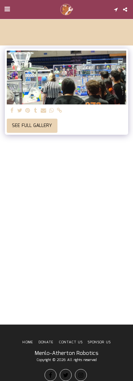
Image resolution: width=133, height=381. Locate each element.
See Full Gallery (32, 125)
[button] (7, 9)
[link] (59, 111)
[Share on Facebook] (12, 111)
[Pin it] (28, 111)
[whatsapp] (52, 111)
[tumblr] (36, 111)
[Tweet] (20, 111)
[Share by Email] (43, 111)
